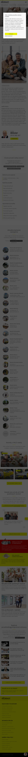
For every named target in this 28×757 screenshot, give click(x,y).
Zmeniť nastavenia (8, 35)
